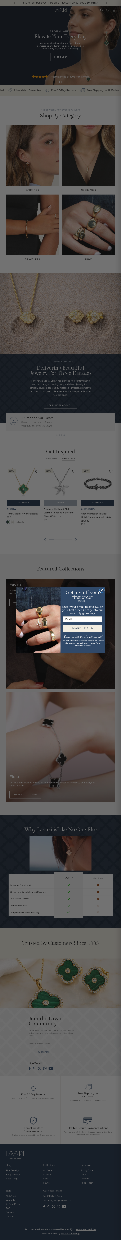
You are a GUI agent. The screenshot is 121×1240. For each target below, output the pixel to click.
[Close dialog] (101, 590)
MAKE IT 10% (82, 628)
